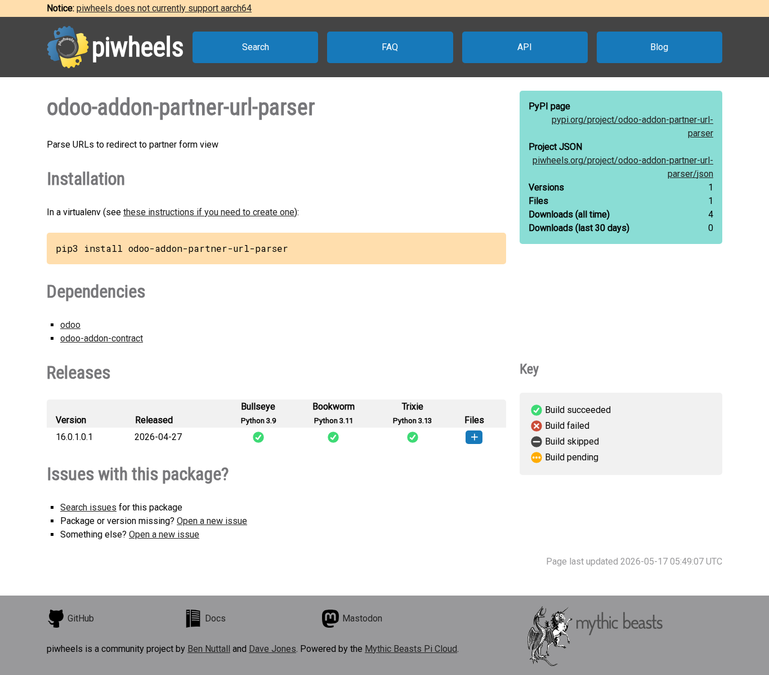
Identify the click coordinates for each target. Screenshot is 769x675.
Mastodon (362, 618)
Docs (215, 618)
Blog (659, 47)
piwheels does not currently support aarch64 (164, 8)
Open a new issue (212, 521)
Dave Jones (272, 648)
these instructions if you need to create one (208, 212)
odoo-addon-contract (101, 338)
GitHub (81, 618)
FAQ (390, 47)
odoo (70, 324)
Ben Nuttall (208, 648)
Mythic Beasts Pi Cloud (411, 648)
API (524, 47)
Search (255, 47)
